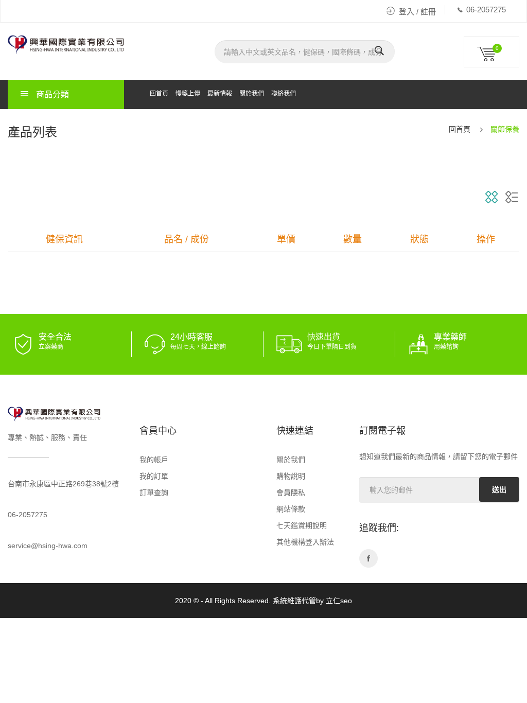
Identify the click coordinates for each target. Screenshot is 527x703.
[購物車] (491, 59)
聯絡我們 (283, 93)
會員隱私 (290, 492)
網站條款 (290, 509)
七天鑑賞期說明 (301, 525)
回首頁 (159, 93)
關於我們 (251, 93)
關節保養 (504, 129)
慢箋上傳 (187, 93)
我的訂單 (153, 476)
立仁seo (339, 600)
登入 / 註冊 (417, 11)
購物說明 (290, 476)
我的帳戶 (153, 459)
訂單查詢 (153, 492)
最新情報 (219, 93)
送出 (499, 489)
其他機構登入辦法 (305, 542)
